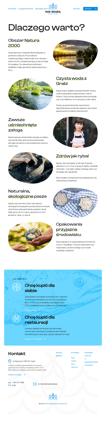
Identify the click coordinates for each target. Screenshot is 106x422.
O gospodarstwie (25, 9)
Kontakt (76, 9)
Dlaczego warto (42, 9)
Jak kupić (87, 9)
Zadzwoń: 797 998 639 (33, 339)
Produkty (12, 9)
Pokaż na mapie (31, 310)
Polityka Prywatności (59, 403)
